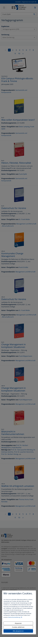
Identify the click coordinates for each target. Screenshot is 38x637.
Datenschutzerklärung (14, 617)
